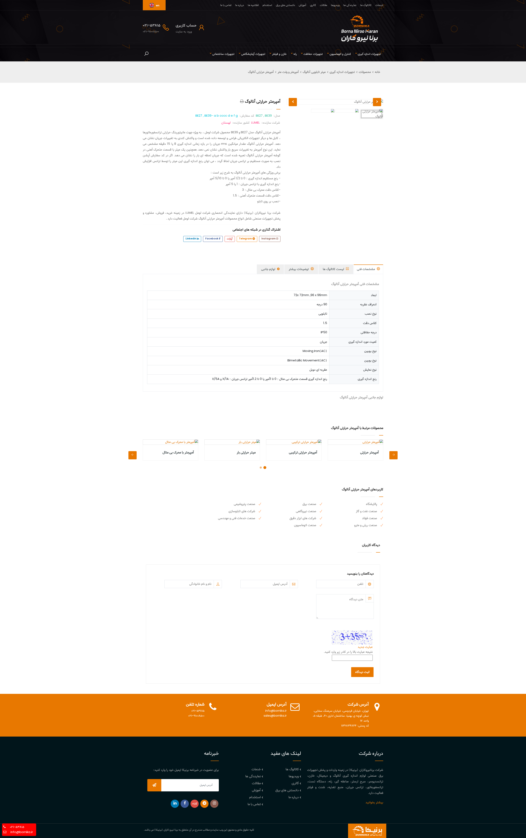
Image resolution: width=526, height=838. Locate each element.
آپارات (230, 239)
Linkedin (191, 239)
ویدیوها (335, 5)
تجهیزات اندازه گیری (342, 72)
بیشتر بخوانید (374, 802)
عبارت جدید (365, 647)
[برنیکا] (359, 29)
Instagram (268, 239)
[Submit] (154, 785)
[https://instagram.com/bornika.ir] (214, 804)
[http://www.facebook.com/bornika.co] (185, 804)
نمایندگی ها (349, 5)
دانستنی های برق (285, 5)
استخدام (267, 5)
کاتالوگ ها (365, 5)
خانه (377, 72)
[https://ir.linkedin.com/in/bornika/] (175, 804)
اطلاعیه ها (253, 5)
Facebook (212, 239)
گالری (313, 5)
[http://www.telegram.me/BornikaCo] (204, 804)
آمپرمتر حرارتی (369, 452)
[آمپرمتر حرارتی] (355, 442)
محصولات (365, 72)
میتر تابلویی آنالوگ (314, 72)
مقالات (323, 5)
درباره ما (239, 5)
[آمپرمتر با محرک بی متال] (170, 442)
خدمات (379, 5)
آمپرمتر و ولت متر (288, 72)
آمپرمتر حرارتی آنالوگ (261, 72)
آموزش (302, 5)
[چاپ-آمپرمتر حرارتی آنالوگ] (242, 102)
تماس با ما (225, 5)
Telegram (246, 239)
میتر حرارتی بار (246, 452)
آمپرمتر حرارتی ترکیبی (303, 452)
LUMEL (255, 123)
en (157, 6)
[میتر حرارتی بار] (232, 442)
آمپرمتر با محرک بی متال (178, 452)
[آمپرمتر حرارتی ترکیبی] (294, 442)
